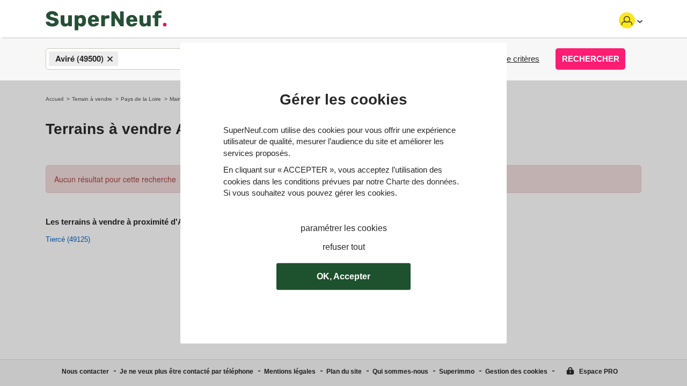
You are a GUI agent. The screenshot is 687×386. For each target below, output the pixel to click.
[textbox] (130, 59)
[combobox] (145, 59)
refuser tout (344, 246)
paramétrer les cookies (344, 228)
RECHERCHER (590, 58)
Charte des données (421, 180)
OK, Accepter (343, 276)
